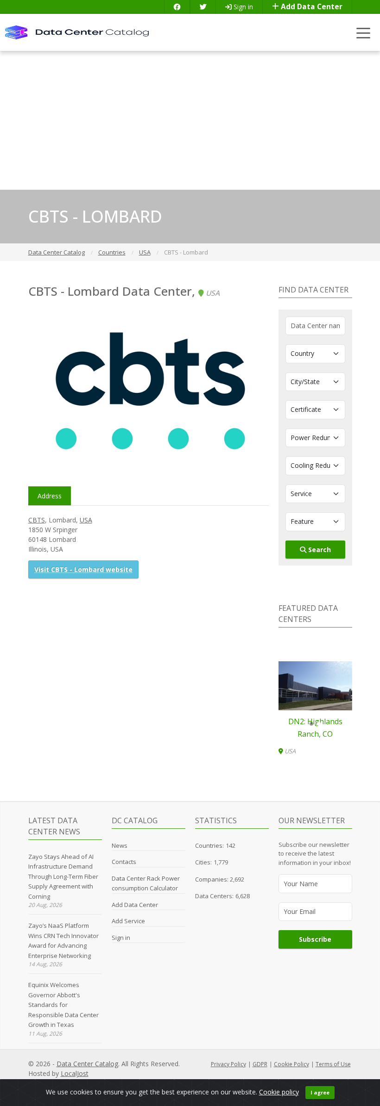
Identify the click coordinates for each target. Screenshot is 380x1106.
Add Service (128, 921)
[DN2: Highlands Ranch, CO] (315, 685)
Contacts (124, 861)
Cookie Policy (291, 1064)
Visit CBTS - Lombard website (83, 569)
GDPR (260, 1064)
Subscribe (315, 939)
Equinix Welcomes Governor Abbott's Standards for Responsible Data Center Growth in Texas (63, 1005)
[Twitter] (202, 6)
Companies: (212, 879)
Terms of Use (333, 1064)
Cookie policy (279, 1091)
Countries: (209, 845)
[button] (311, 724)
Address (50, 495)
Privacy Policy (228, 1064)
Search (318, 549)
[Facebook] (177, 6)
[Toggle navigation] (363, 32)
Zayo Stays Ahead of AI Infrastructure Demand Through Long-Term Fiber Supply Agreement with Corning (63, 876)
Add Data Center (310, 7)
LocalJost (75, 1073)
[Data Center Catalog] (77, 31)
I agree (319, 1092)
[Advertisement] (190, 120)
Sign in (242, 6)
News (119, 845)
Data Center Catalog (87, 1063)
